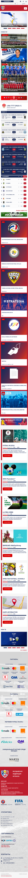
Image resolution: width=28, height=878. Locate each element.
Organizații (4, 291)
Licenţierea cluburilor (6, 388)
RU (24, 3)
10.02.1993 (10, 804)
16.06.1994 (23, 804)
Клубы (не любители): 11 (8, 823)
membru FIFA (18, 804)
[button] (5, 28)
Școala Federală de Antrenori (9, 336)
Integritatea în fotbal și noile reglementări (13, 409)
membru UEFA (4, 804)
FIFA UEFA (4, 413)
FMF (2, 315)
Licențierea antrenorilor (7, 340)
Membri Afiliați (5, 242)
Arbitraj (4, 361)
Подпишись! (7, 1)
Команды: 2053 (5, 818)
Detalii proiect (7, 455)
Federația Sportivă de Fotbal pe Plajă (11, 263)
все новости (23, 94)
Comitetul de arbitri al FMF (7, 364)
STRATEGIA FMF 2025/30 (7, 312)
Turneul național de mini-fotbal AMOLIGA (12, 288)
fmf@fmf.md (6, 860)
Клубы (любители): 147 (7, 820)
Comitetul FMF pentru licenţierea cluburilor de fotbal (14, 386)
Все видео (24, 650)
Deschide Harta (7, 622)
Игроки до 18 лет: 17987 (7, 825)
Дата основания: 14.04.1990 (8, 816)
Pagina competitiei (21, 210)
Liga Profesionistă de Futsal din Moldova (12, 239)
